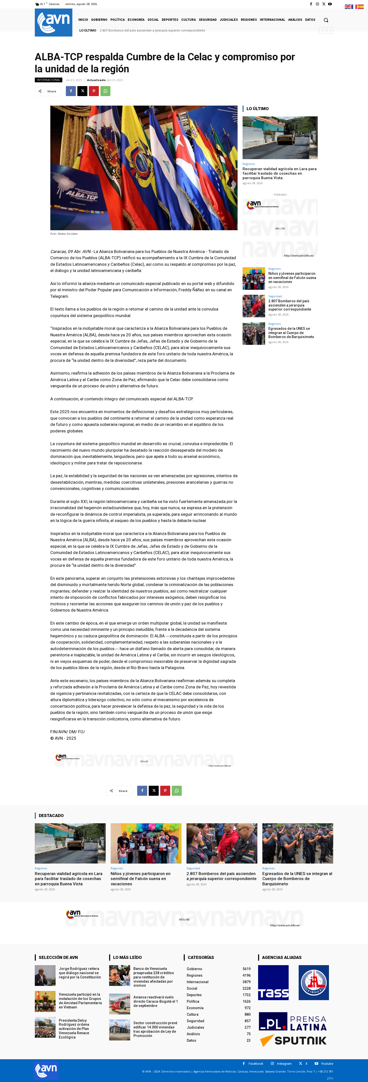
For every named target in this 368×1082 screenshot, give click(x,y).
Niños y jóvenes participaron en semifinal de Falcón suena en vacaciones (292, 278)
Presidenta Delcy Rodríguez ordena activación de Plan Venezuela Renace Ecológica (74, 1028)
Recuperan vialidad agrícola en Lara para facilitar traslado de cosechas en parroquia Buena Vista (280, 173)
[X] (324, 4)
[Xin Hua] (314, 982)
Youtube (327, 1063)
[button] (326, 20)
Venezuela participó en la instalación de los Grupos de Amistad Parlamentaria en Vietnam (80, 1000)
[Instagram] (317, 4)
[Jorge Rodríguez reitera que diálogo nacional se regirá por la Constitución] (45, 975)
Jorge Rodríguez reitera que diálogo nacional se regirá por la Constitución (80, 973)
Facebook (256, 1063)
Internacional (48, 80)
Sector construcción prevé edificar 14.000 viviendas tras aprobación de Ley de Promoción (155, 1029)
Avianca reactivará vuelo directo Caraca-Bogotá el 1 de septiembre (155, 1001)
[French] (354, 6)
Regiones (249, 163)
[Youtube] (330, 4)
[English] (348, 6)
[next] (330, 30)
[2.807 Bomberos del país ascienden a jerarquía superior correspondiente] (254, 306)
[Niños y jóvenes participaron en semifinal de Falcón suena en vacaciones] (254, 278)
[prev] (322, 30)
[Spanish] (361, 6)
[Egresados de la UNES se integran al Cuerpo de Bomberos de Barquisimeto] (254, 333)
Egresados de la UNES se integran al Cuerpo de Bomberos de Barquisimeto (154, 30)
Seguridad (275, 296)
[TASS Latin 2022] (273, 982)
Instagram (284, 1063)
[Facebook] (311, 4)
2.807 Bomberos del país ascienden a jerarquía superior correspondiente (289, 305)
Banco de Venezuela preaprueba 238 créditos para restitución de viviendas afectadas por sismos (153, 977)
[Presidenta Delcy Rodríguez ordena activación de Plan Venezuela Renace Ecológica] (45, 1027)
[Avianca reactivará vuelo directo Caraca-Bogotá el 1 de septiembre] (119, 1004)
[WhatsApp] (105, 91)
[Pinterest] (94, 91)
